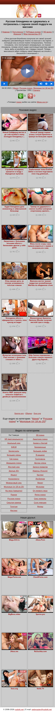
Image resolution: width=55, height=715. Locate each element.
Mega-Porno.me (14, 577)
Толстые (13, 506)
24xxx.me (14, 651)
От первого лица (40, 491)
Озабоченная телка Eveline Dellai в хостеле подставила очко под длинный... (40, 172)
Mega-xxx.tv (42, 102)
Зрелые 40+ (14, 471)
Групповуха (40, 459)
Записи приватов (40, 467)
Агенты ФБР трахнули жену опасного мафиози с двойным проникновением (14, 395)
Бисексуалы (14, 451)
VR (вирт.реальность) (14, 439)
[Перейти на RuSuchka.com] (40, 649)
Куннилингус (13, 479)
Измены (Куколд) (40, 471)
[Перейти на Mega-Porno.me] (14, 574)
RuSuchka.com (40, 651)
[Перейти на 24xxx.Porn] (40, 537)
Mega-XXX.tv (14, 540)
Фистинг (13, 510)
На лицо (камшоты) (13, 491)
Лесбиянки (40, 479)
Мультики (40, 487)
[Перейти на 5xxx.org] (14, 686)
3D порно (40, 435)
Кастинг (40, 475)
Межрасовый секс (14, 483)
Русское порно (25, 88)
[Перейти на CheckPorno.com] (40, 574)
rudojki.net (19, 709)
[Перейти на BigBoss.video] (14, 611)
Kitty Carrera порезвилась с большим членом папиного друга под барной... (40, 357)
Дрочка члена (40, 463)
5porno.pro (19, 413)
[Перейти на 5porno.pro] (40, 611)
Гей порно (13, 459)
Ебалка (28, 413)
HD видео (47, 32)
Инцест (14, 475)
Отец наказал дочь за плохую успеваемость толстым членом (14, 283)
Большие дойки (40, 451)
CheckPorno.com (40, 577)
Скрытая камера (14, 502)
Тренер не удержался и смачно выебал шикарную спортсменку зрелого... (40, 209)
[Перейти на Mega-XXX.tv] (14, 537)
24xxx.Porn (40, 540)
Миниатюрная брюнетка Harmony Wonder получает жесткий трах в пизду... (40, 320)
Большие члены (14, 455)
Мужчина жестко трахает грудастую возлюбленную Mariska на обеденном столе (40, 283)
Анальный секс (13, 443)
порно (19, 102)
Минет (15, 88)
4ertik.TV (40, 689)
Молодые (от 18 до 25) (43, 88)
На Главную (14, 435)
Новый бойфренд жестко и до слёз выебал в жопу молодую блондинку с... (14, 134)
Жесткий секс (14, 467)
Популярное (17, 32)
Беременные (40, 447)
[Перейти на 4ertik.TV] (40, 686)
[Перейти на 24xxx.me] (14, 649)
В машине (40, 455)
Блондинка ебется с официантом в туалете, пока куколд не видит (14, 320)
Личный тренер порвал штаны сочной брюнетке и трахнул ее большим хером (40, 134)
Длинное (17, 34)
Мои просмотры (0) (32, 34)
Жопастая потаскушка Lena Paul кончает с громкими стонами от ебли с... (14, 357)
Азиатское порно (40, 439)
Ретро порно (40, 495)
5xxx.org (37, 413)
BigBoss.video (14, 614)
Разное (14, 495)
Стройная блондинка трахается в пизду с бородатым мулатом (14, 172)
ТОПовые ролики (33, 32)
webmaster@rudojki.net (42, 709)
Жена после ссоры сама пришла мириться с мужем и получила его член (40, 246)
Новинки (6, 32)
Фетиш (40, 506)
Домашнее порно (13, 463)
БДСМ (14, 447)
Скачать (36, 90)
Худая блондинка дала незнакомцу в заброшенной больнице (14, 209)
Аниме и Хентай (40, 443)
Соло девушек (40, 502)
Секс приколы (40, 499)
